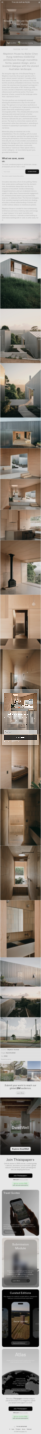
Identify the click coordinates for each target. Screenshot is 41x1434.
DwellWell (23, 724)
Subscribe (20, 737)
